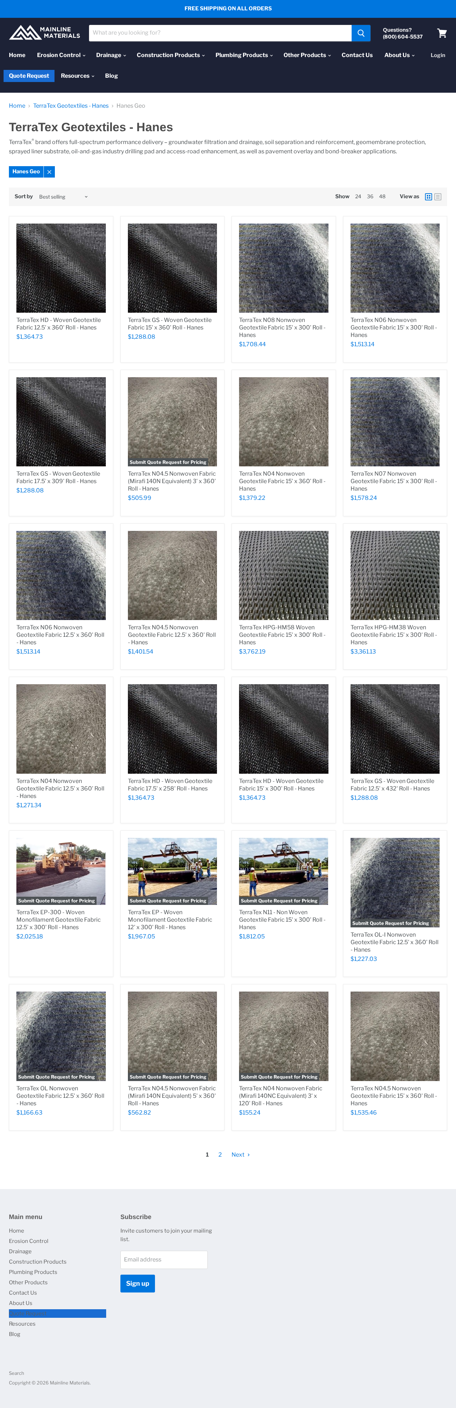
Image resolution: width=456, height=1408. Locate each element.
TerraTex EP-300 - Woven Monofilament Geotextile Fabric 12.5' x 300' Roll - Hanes (58, 920)
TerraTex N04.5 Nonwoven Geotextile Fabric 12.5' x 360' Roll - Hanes (172, 635)
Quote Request (29, 76)
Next (238, 1154)
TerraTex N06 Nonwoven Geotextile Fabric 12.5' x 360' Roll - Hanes (60, 635)
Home (17, 55)
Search (16, 1373)
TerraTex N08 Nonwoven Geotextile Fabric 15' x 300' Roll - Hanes (282, 327)
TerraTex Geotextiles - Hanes (71, 106)
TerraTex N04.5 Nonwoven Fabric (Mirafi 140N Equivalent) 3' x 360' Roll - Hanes (172, 481)
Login (438, 55)
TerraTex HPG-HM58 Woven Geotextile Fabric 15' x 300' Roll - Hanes (282, 635)
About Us (397, 55)
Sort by (24, 197)
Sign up (137, 1283)
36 (370, 196)
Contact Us (357, 55)
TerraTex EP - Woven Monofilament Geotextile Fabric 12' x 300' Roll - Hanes (170, 920)
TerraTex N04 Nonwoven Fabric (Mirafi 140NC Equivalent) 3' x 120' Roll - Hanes (280, 1096)
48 (382, 196)
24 (358, 196)
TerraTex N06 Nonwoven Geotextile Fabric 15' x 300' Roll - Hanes (394, 327)
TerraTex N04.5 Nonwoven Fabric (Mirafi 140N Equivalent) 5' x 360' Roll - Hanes (172, 1096)
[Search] (361, 33)
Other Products (305, 55)
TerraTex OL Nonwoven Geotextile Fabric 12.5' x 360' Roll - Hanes (60, 1096)
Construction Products (169, 55)
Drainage (109, 55)
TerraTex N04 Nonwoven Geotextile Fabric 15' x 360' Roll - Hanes (282, 481)
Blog (111, 75)
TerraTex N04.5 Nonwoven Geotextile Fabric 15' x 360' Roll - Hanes (394, 1096)
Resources (75, 75)
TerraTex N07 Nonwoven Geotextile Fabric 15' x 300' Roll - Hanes (394, 481)
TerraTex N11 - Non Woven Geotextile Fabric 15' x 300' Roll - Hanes (282, 920)
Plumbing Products (242, 55)
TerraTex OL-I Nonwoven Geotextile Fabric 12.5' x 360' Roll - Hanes (395, 942)
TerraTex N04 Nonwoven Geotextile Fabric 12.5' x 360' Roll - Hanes (60, 788)
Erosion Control (59, 55)
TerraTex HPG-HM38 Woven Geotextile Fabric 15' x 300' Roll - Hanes (394, 635)
